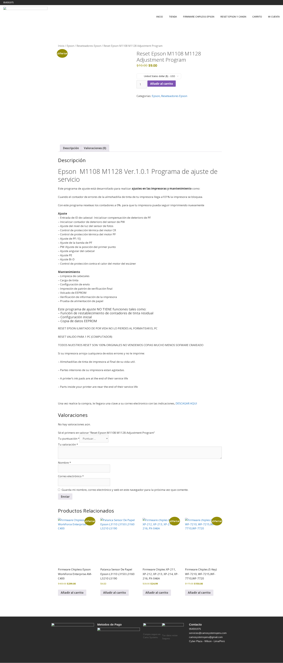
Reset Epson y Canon (233, 17)
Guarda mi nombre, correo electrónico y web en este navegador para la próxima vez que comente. (125, 490)
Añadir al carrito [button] (72, 592)
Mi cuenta (274, 17)
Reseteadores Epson (88, 46)
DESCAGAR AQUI (187, 403)
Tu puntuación (68, 438)
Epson (70, 46)
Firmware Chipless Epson (198, 17)
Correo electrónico (71, 476)
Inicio (159, 17)
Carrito (257, 17)
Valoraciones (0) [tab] (95, 148)
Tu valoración (68, 444)
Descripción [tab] (71, 148)
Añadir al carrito (161, 84)
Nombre (64, 462)
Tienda (173, 17)
